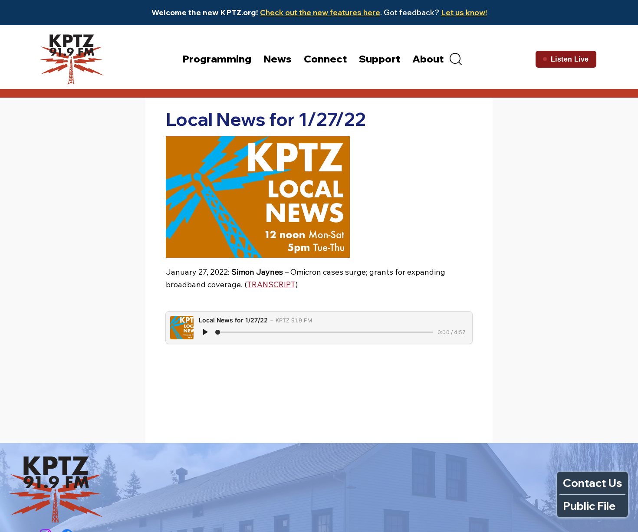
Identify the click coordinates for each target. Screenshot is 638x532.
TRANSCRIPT (271, 284)
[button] (456, 59)
